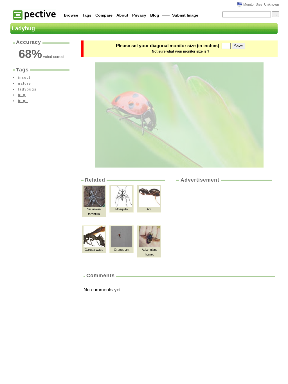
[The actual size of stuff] (34, 14)
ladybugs (27, 89)
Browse (71, 15)
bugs (23, 101)
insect (24, 78)
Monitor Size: (261, 4)
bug (22, 95)
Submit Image (185, 15)
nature (24, 83)
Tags (86, 15)
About (122, 15)
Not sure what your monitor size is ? (180, 51)
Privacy (139, 15)
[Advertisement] (223, 225)
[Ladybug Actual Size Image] (179, 115)
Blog (154, 15)
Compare (103, 15)
